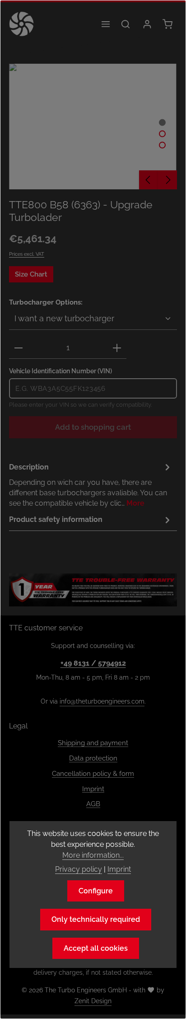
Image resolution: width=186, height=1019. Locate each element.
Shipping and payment (93, 743)
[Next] (167, 179)
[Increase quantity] (116, 348)
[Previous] (148, 179)
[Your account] (147, 24)
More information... (93, 855)
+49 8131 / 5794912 (93, 663)
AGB (93, 804)
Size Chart (31, 274)
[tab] (90, 484)
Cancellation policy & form (93, 773)
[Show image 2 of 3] (162, 133)
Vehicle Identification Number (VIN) (60, 371)
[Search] (125, 24)
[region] (93, 126)
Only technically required (95, 919)
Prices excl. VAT (26, 254)
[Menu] (106, 24)
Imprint (93, 789)
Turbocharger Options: (46, 302)
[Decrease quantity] (18, 348)
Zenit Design (93, 1001)
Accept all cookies (96, 948)
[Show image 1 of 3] (162, 122)
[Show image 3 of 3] (162, 144)
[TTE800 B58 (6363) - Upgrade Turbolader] (93, 126)
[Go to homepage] (21, 24)
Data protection (93, 758)
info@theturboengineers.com (102, 701)
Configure (96, 891)
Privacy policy (78, 869)
